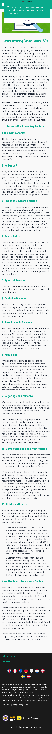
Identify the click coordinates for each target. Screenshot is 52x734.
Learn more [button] (13, 13)
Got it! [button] (27, 20)
